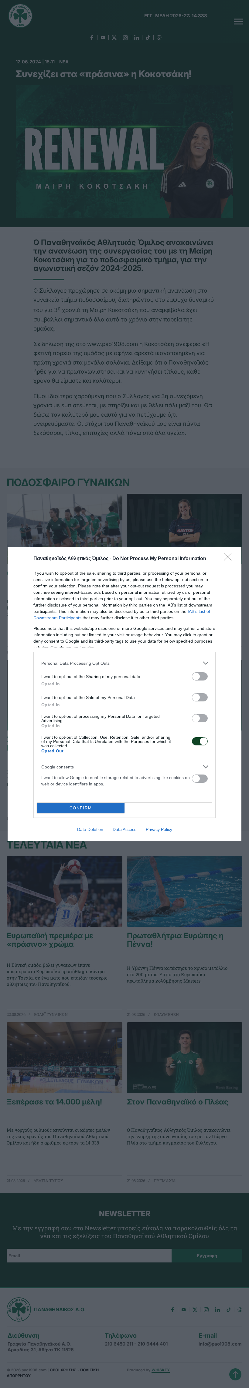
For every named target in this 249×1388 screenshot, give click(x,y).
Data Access (124, 829)
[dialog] (124, 694)
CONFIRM (81, 808)
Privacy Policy (159, 829)
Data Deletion (90, 829)
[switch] (200, 676)
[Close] (229, 559)
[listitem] (124, 663)
